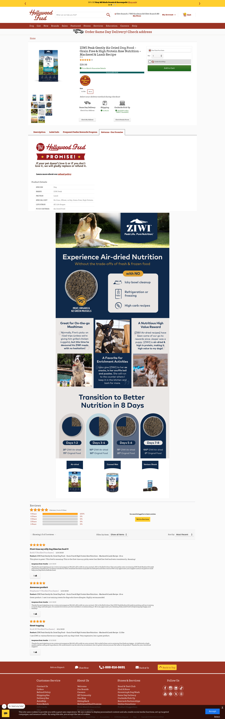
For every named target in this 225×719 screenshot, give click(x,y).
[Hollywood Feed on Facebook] (165, 688)
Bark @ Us (144, 668)
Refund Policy (44, 692)
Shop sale (132, 2)
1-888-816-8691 (114, 667)
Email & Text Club (126, 686)
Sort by (171, 534)
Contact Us (42, 686)
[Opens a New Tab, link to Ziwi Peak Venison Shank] (150, 495)
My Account (167, 15)
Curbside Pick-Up (126, 698)
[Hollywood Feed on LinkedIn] (176, 688)
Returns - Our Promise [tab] (112, 132)
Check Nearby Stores (122, 119)
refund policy (64, 174)
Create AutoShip (159, 61)
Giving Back (83, 701)
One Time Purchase (158, 50)
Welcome (82, 686)
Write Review (142, 519)
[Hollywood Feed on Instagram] (170, 688)
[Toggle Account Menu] (175, 14)
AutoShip (41, 701)
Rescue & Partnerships (129, 701)
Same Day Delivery (127, 695)
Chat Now (84, 668)
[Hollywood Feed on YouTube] (165, 694)
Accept (212, 711)
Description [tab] (39, 132)
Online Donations (127, 704)
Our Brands (83, 689)
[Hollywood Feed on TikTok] (181, 688)
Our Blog (81, 698)
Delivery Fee (43, 698)
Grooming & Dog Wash (129, 692)
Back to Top (169, 667)
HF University (84, 695)
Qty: (149, 55)
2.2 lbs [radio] (83, 91)
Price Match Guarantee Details (94, 68)
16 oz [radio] (90, 91)
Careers (81, 692)
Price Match (43, 704)
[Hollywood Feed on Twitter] (176, 694)
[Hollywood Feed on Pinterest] (170, 694)
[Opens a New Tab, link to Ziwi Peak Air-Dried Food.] (75, 495)
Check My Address (87, 119)
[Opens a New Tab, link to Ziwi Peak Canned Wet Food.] (112, 495)
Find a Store (124, 689)
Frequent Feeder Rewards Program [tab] (80, 132)
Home (33, 38)
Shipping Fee (43, 695)
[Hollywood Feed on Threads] (181, 694)
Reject (217, 717)
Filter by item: (102, 535)
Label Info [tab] (54, 132)
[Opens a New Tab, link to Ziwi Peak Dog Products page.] (112, 247)
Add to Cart (169, 68)
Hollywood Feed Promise (89, 704)
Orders (40, 689)
